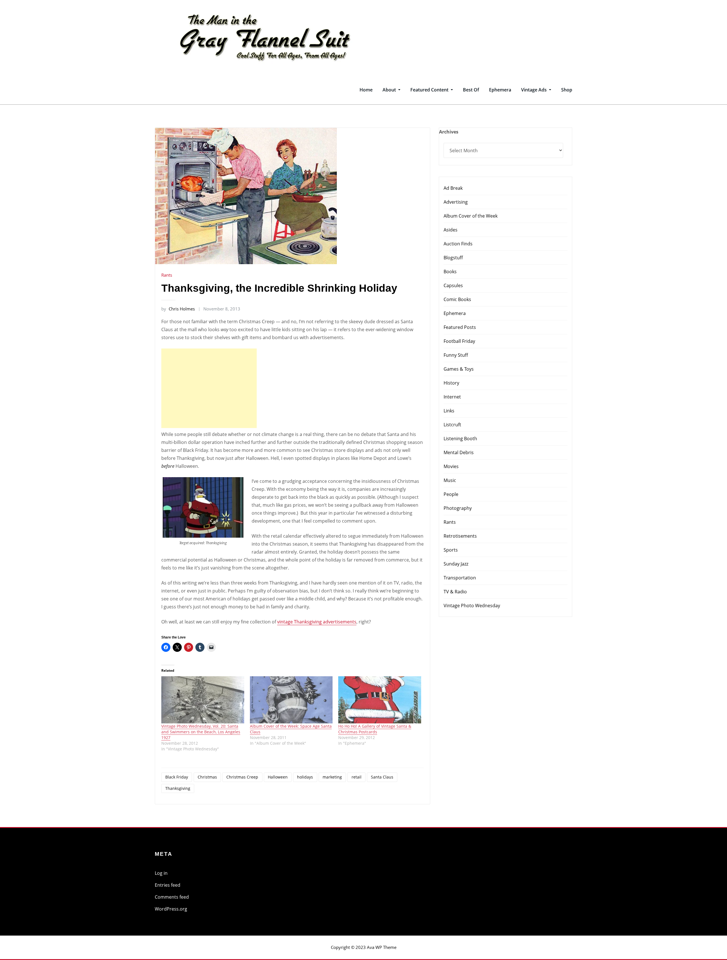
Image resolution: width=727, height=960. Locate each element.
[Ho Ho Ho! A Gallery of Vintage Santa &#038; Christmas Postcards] (379, 700)
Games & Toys (459, 369)
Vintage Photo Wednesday (472, 605)
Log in (161, 873)
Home (366, 90)
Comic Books (457, 299)
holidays (305, 777)
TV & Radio (455, 591)
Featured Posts (460, 327)
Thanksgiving (177, 788)
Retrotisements (460, 536)
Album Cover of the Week (471, 216)
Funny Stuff (456, 355)
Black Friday (176, 777)
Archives (448, 132)
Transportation (460, 578)
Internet (452, 397)
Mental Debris (459, 452)
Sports (451, 550)
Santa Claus (382, 777)
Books (450, 271)
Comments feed (172, 897)
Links (449, 411)
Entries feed (167, 885)
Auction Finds (458, 244)
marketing (332, 777)
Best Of (471, 90)
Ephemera (500, 90)
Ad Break (453, 188)
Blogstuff (453, 257)
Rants (166, 275)
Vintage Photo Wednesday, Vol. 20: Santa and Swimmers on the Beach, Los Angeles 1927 (200, 731)
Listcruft (452, 424)
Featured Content (430, 90)
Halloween (278, 777)
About (390, 90)
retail (357, 777)
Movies (451, 466)
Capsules (453, 285)
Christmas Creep (242, 777)
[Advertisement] (210, 388)
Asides (450, 230)
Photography (458, 508)
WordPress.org (171, 909)
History (451, 383)
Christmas (207, 777)
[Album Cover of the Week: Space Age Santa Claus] (291, 700)
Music (450, 480)
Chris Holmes (178, 309)
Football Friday (459, 341)
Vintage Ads (534, 90)
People (451, 494)
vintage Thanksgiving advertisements (316, 622)
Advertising (456, 202)
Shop (566, 90)
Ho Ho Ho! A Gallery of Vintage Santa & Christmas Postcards (374, 728)
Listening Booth (460, 438)
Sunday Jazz (456, 564)
